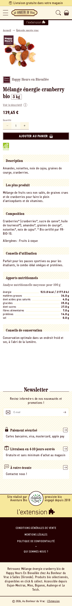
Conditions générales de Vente (36, 528)
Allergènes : (10, 241)
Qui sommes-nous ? (36, 551)
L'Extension (53, 601)
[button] (5, 12)
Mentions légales (36, 534)
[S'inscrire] (61, 412)
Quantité (7, 120)
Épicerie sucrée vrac (27, 30)
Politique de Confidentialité (36, 541)
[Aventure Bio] (36, 498)
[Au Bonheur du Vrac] (24, 12)
